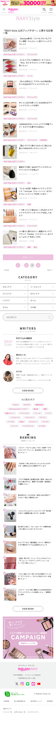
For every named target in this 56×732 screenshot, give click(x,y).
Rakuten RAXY (13, 10)
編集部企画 (39, 405)
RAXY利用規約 (18, 675)
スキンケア (33, 152)
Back (6, 270)
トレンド (37, 413)
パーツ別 (11, 422)
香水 (35, 247)
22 (26, 265)
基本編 (36, 409)
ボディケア (34, 293)
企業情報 (6, 701)
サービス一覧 (7, 712)
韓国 (29, 247)
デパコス (45, 422)
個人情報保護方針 (20, 701)
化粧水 (21, 422)
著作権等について (36, 701)
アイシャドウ (32, 54)
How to (15, 405)
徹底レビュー (10, 413)
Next (49, 270)
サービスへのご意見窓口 (33, 675)
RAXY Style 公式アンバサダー (14, 54)
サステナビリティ (33, 712)
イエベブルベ (29, 417)
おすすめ (27, 405)
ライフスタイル (28, 426)
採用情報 (50, 701)
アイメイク (33, 48)
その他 (31, 241)
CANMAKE (43, 140)
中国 (29, 204)
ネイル (33, 300)
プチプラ (42, 417)
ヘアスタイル (15, 417)
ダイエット (33, 422)
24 (38, 265)
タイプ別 (42, 426)
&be (28, 183)
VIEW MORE (28, 390)
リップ (29, 76)
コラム (5, 307)
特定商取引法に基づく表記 (27, 678)
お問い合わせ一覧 (20, 712)
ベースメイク (34, 174)
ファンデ (14, 426)
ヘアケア (6, 300)
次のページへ (28, 257)
